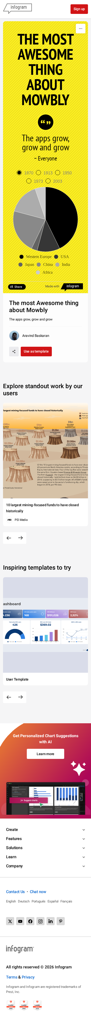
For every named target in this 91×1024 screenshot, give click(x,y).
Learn (11, 856)
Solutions (14, 847)
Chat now (38, 891)
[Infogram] (17, 9)
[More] (80, 28)
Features (14, 838)
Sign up (79, 9)
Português (39, 901)
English (11, 901)
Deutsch (24, 901)
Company (14, 866)
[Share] (14, 351)
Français (66, 901)
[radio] (26, 173)
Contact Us (15, 891)
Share (18, 287)
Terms (11, 977)
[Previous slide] (9, 538)
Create (12, 829)
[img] (62, 217)
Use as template (36, 351)
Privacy (28, 977)
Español (53, 901)
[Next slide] (20, 538)
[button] (36, 256)
